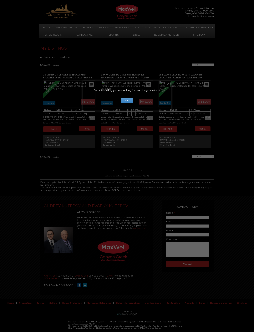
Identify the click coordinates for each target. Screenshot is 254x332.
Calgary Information (198, 27)
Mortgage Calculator (161, 27)
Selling (104, 27)
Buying (88, 27)
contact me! (139, 228)
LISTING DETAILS (52, 129)
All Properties (47, 57)
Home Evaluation (127, 27)
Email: (169, 221)
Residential (65, 57)
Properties (64, 27)
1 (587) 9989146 (51, 142)
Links (136, 34)
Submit (187, 264)
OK (127, 100)
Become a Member (166, 34)
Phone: (170, 230)
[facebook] (80, 285)
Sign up (209, 8)
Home (46, 27)
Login (200, 8)
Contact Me (84, 34)
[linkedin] (85, 285)
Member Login (52, 34)
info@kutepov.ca (204, 16)
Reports (113, 34)
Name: (170, 212)
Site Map (199, 34)
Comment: (172, 239)
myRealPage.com (127, 314)
